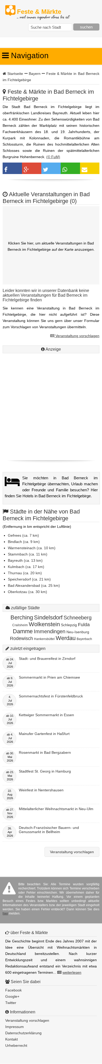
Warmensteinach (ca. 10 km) (31, 548)
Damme (23, 631)
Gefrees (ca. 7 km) (23, 535)
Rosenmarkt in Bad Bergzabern (45, 752)
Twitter (10, 1003)
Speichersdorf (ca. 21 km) (29, 579)
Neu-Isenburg (77, 632)
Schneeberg (78, 617)
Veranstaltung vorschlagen (76, 336)
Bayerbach (84, 639)
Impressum (14, 1027)
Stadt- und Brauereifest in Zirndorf (47, 658)
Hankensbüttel (44, 639)
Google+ (12, 996)
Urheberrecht (16, 1045)
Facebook (13, 990)
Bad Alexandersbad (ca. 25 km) (34, 585)
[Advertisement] (51, 405)
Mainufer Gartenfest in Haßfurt (44, 734)
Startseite (15, 73)
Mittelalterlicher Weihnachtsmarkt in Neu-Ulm (56, 809)
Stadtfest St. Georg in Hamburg (45, 771)
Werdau (66, 638)
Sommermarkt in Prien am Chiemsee (49, 677)
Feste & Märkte (43, 12)
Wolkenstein (44, 624)
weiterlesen (72, 972)
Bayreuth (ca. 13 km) (25, 560)
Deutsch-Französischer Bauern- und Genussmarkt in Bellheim (49, 830)
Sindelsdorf (48, 617)
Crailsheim (20, 625)
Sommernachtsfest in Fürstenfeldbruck (51, 696)
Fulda (84, 624)
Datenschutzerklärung (23, 1033)
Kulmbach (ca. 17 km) (26, 567)
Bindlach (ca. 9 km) (24, 542)
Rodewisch (21, 638)
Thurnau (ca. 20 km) (25, 573)
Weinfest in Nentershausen (41, 790)
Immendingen (49, 631)
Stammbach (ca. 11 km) (27, 554)
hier (5, 913)
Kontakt (11, 1039)
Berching (21, 617)
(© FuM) (53, 157)
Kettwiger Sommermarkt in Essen (46, 715)
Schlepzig (69, 625)
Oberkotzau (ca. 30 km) (27, 592)
